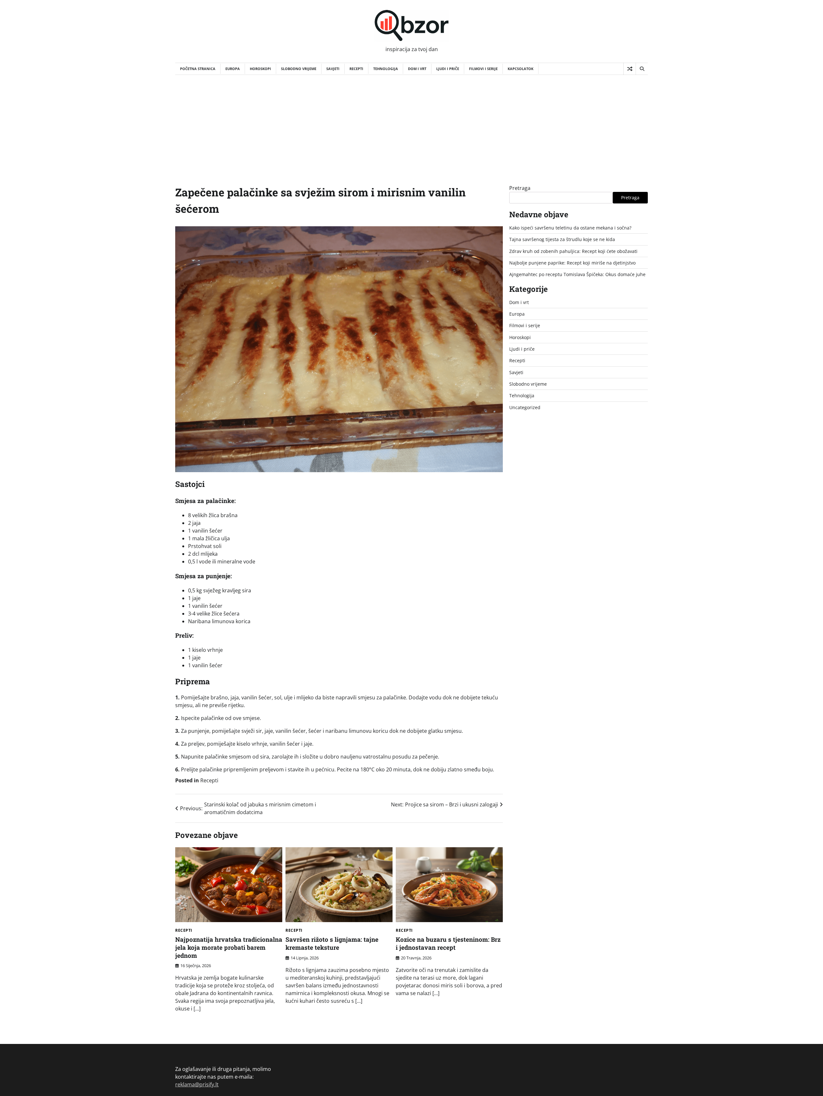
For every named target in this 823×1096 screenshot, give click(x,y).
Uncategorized (524, 407)
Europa (232, 68)
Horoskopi (260, 68)
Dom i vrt (417, 68)
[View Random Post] (630, 69)
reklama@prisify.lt (197, 1084)
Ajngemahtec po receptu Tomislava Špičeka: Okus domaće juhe (577, 274)
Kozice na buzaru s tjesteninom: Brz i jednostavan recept (448, 943)
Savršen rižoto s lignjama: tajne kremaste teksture (331, 943)
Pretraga (519, 188)
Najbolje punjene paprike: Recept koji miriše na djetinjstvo (572, 263)
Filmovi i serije (483, 68)
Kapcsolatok (520, 68)
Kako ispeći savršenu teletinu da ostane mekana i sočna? (570, 228)
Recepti (356, 68)
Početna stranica (197, 68)
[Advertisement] (411, 123)
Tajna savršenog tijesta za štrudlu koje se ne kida (562, 239)
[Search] (642, 69)
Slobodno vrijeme (298, 68)
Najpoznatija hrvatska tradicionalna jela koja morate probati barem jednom (228, 947)
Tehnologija (385, 68)
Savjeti (332, 68)
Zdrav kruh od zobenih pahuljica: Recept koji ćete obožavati (573, 251)
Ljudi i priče (447, 68)
